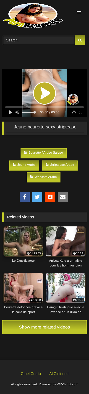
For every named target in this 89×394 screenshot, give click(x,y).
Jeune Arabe (26, 164)
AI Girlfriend (58, 374)
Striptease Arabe (62, 164)
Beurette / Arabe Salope (46, 152)
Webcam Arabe (46, 177)
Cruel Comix (31, 374)
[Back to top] (75, 380)
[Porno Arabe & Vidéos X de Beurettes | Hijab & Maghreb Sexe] (36, 16)
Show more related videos (44, 327)
